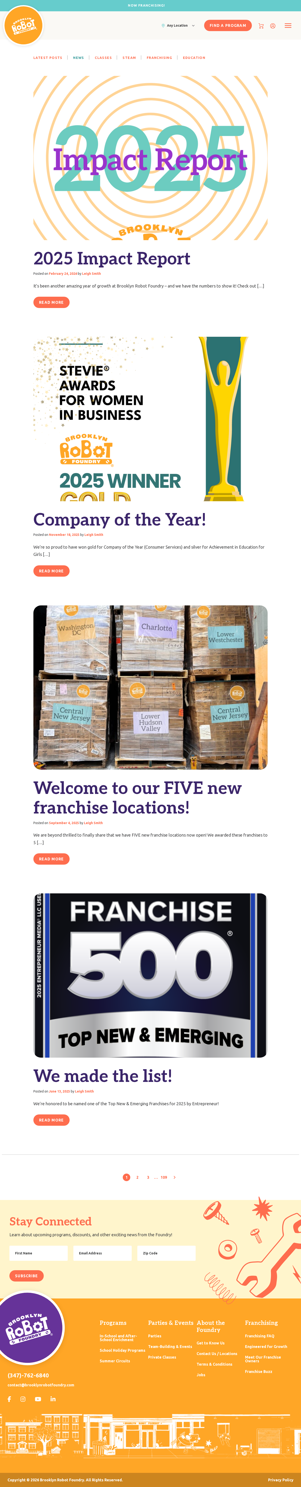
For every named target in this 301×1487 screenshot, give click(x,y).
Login (272, 26)
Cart (261, 26)
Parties (154, 1336)
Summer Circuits (115, 1361)
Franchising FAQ (259, 1336)
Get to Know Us (211, 1343)
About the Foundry (211, 1327)
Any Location (177, 25)
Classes (104, 58)
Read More (51, 302)
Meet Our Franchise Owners (263, 1359)
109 (164, 1177)
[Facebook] (9, 1399)
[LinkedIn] (53, 1399)
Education (194, 58)
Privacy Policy (280, 1480)
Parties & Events (171, 1323)
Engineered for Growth (266, 1347)
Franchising (160, 58)
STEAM (130, 58)
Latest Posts (48, 58)
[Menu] (287, 25)
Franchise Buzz (258, 1372)
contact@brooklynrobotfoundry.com (41, 1385)
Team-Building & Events (170, 1347)
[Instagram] (22, 1399)
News (79, 58)
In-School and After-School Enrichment (118, 1338)
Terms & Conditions (214, 1364)
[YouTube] (38, 1399)
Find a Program (228, 25)
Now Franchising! (146, 5)
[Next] (174, 1177)
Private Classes (162, 1357)
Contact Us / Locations (217, 1354)
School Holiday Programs (122, 1350)
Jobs (201, 1375)
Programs (113, 1323)
